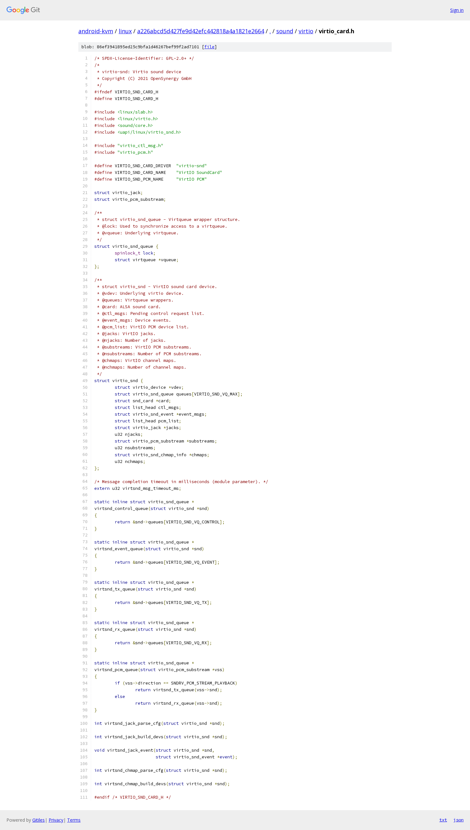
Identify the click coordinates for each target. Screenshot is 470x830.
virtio (306, 31)
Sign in (457, 10)
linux (125, 31)
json (458, 820)
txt (443, 820)
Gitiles (38, 820)
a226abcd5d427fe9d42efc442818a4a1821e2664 (200, 31)
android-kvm (95, 31)
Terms (74, 820)
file (209, 47)
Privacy (56, 820)
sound (284, 31)
